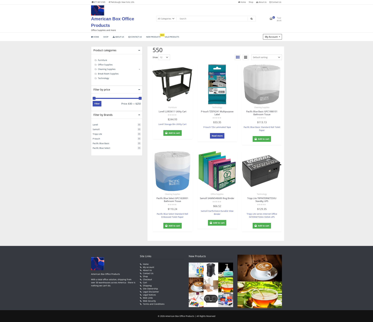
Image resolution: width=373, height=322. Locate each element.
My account (148, 267)
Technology (217, 107)
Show (155, 57)
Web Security (149, 301)
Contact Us (276, 2)
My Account (271, 36)
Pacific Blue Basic (101, 143)
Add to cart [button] (174, 133)
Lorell (95, 124)
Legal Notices (149, 294)
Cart (145, 282)
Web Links (148, 297)
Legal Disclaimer (151, 291)
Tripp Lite (97, 134)
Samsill (96, 129)
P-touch (96, 138)
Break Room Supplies (108, 73)
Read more (217, 135)
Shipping (147, 285)
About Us (262, 2)
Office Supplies (217, 194)
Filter (97, 103)
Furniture (172, 107)
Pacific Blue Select (101, 148)
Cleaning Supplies (261, 107)
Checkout (147, 279)
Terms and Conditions (153, 304)
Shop (251, 2)
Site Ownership (150, 288)
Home (243, 2)
